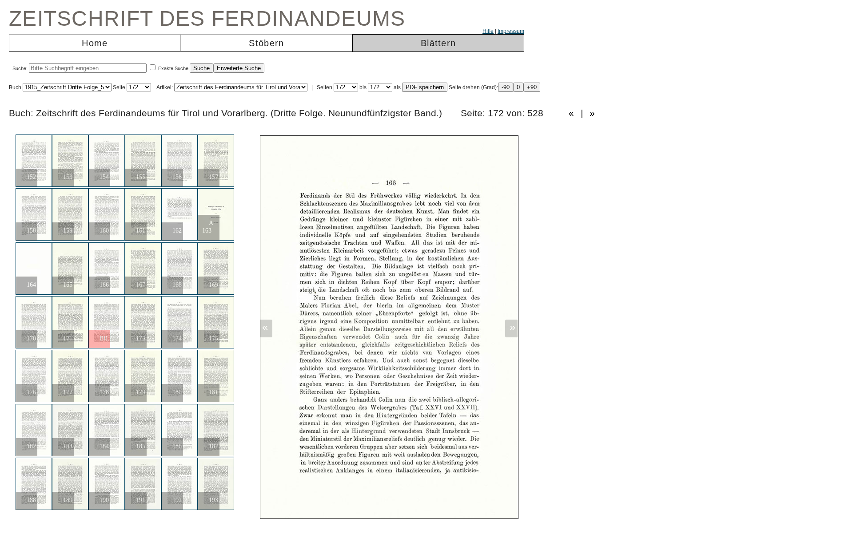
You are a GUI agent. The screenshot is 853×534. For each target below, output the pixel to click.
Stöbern (266, 43)
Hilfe (488, 31)
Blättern (438, 43)
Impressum (511, 31)
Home (95, 43)
